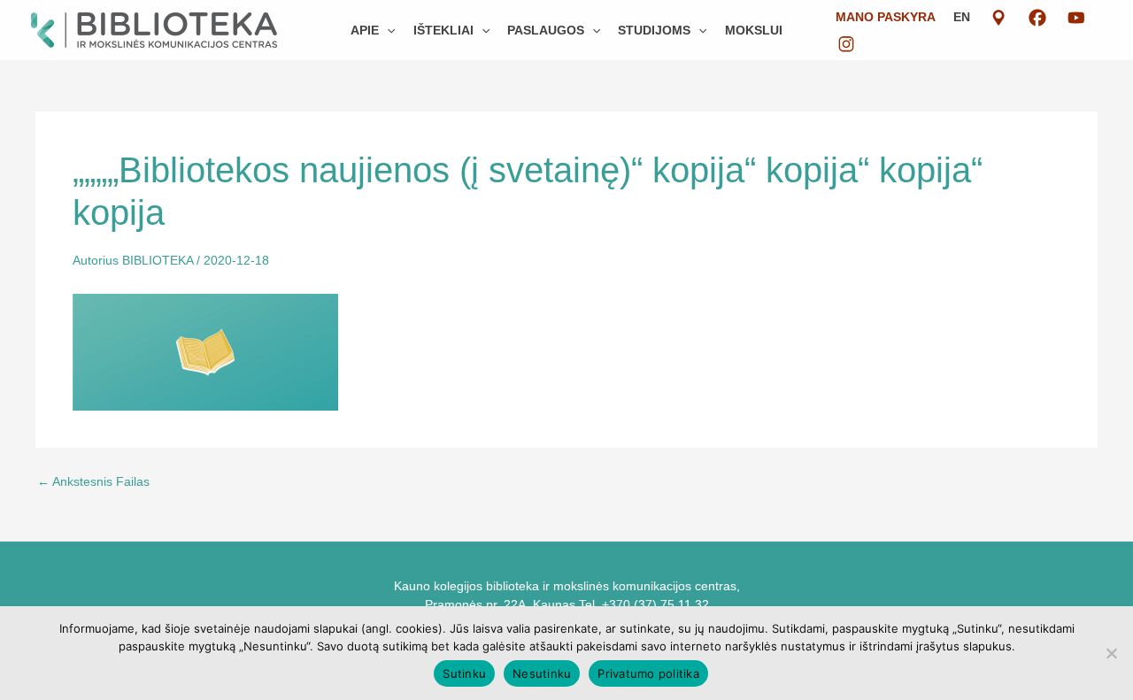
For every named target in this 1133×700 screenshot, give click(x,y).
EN (961, 17)
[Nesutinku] (1111, 653)
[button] (387, 30)
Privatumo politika (648, 673)
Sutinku (464, 673)
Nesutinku (542, 673)
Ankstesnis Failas (93, 481)
